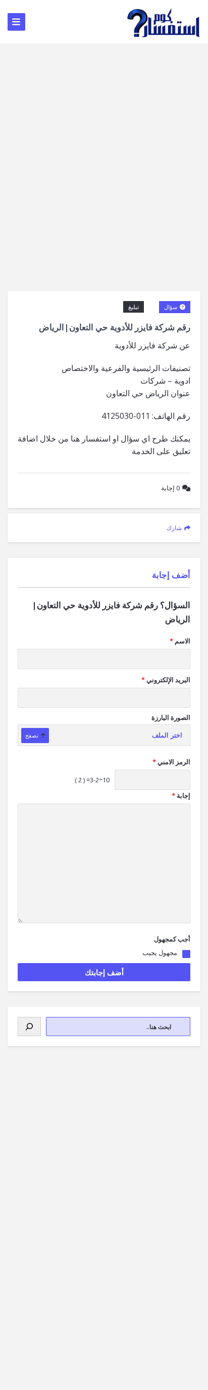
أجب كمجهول (172, 938)
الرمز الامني (171, 761)
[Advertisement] (104, 152)
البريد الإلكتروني (165, 679)
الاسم (180, 640)
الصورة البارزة (170, 717)
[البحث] (29, 1026)
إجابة (170, 487)
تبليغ (133, 307)
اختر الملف (167, 735)
